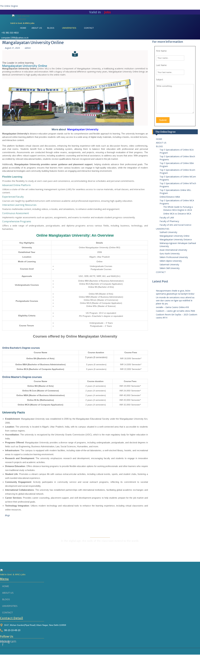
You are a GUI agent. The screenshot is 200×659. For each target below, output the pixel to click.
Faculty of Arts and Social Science (175, 224)
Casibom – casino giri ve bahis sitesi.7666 (175, 310)
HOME (159, 139)
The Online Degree (9, 6)
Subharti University (168, 232)
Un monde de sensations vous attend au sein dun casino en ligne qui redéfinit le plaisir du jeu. (175, 300)
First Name (161, 50)
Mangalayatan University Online (174, 235)
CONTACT (161, 272)
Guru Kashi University (170, 253)
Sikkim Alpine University (171, 260)
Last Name (161, 65)
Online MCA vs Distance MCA (177, 213)
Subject (159, 79)
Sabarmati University (169, 264)
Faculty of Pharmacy (169, 221)
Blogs (7, 515)
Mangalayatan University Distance (176, 239)
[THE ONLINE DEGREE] (22, 17)
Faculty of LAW (167, 217)
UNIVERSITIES (162, 228)
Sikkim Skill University (170, 268)
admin (28, 48)
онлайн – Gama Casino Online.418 (172, 307)
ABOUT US (161, 142)
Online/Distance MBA (170, 196)
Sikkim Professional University (174, 257)
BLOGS (159, 146)
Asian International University (173, 249)
